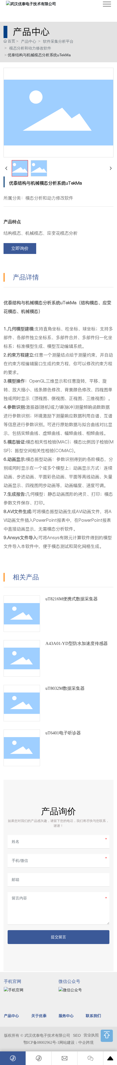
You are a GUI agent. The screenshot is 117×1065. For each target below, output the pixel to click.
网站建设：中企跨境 (76, 1043)
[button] (107, 1036)
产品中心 (28, 41)
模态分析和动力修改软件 (30, 48)
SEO (77, 1035)
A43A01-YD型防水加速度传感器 (76, 643)
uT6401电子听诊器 (63, 733)
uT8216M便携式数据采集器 (71, 599)
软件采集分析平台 (58, 41)
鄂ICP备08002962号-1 (41, 1043)
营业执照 (91, 1035)
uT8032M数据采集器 (65, 688)
